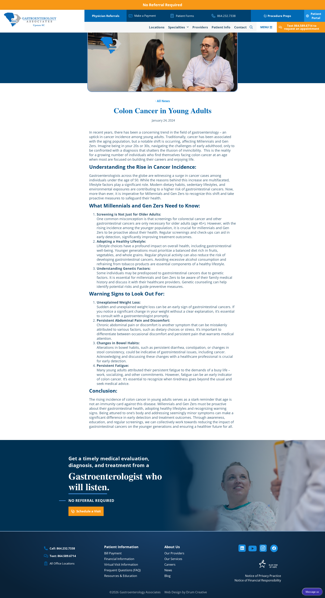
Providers (200, 27)
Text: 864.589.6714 (63, 556)
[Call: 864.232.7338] (46, 548)
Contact (240, 27)
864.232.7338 (226, 16)
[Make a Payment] (130, 16)
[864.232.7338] (213, 16)
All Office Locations (62, 563)
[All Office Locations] (46, 563)
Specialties (176, 27)
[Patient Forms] (172, 16)
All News (163, 101)
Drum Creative (196, 592)
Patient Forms (185, 16)
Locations (156, 27)
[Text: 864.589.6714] (46, 556)
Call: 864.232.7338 (62, 548)
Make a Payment (145, 15)
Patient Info (221, 27)
